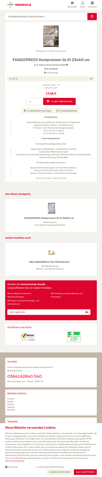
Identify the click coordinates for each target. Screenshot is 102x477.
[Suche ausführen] (92, 16)
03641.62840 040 (24, 376)
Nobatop (11, 407)
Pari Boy (10, 404)
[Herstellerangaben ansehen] (67, 65)
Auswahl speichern (59, 472)
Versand (63, 178)
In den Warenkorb (61, 101)
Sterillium (11, 410)
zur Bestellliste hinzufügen (39, 111)
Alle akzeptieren (85, 472)
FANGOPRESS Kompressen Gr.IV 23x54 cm (49, 218)
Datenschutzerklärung (14, 461)
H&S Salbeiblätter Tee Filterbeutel (49, 261)
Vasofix (10, 401)
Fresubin (10, 399)
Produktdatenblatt (68, 111)
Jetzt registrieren (17, 312)
